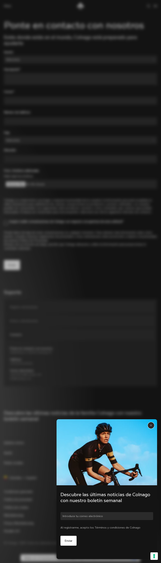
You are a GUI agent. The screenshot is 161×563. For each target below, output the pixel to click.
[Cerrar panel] (151, 425)
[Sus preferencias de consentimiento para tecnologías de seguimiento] (154, 556)
